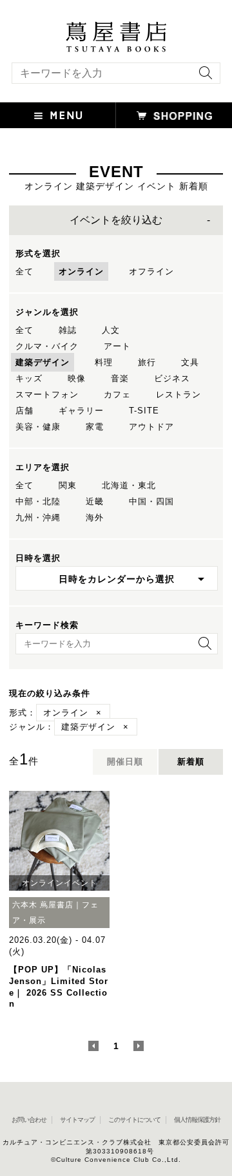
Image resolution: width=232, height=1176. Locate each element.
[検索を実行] (202, 77)
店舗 (24, 410)
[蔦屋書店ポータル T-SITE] (116, 27)
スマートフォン (47, 394)
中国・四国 (151, 501)
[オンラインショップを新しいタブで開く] (174, 115)
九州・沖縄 (38, 517)
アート (117, 346)
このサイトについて (134, 1119)
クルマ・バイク (47, 346)
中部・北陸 (38, 501)
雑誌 (68, 330)
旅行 (147, 362)
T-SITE (144, 410)
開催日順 (125, 761)
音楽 (120, 378)
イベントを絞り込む (116, 219)
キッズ (29, 378)
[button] (58, 115)
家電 (95, 427)
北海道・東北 (129, 485)
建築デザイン (42, 362)
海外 (95, 517)
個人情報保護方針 (197, 1119)
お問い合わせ (29, 1119)
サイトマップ (77, 1119)
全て (24, 271)
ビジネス (172, 378)
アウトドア (151, 427)
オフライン (151, 271)
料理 (104, 362)
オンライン (81, 271)
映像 (77, 378)
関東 (68, 485)
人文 (111, 330)
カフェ (117, 394)
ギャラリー (81, 410)
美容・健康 (38, 427)
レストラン (178, 394)
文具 (190, 362)
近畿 (95, 501)
